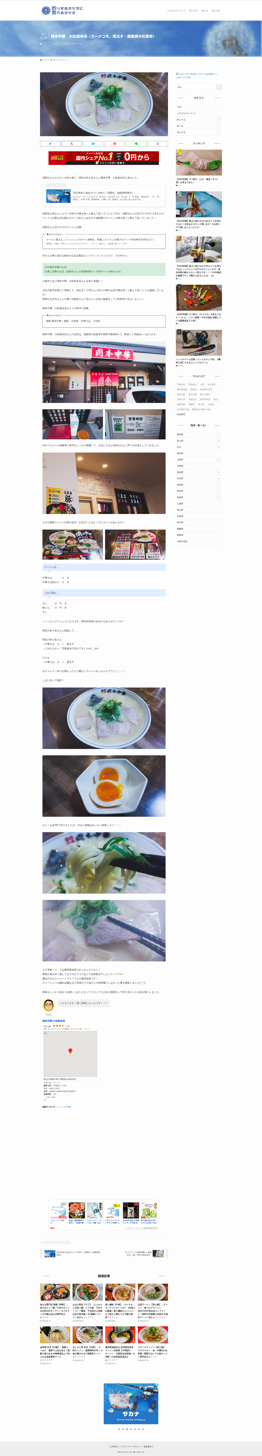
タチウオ (181, 404)
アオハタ (181, 384)
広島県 (180, 516)
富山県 (180, 441)
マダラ (192, 404)
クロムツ (192, 399)
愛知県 (180, 434)
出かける (181, 132)
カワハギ (181, 394)
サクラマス (205, 399)
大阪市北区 (182, 541)
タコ (216, 399)
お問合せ (115, 1446)
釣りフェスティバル (201, 409)
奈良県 (180, 478)
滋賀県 (180, 472)
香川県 (180, 522)
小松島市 (64, 44)
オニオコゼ (182, 389)
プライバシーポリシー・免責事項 (136, 1446)
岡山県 (180, 510)
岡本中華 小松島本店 (53, 1021)
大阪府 (180, 459)
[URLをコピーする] (158, 143)
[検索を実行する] (219, 87)
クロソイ (181, 399)
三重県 (180, 503)
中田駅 (68, 1107)
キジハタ (192, 394)
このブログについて (186, 113)
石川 (179, 447)
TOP (179, 107)
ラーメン (47, 44)
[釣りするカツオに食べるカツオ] (63, 10)
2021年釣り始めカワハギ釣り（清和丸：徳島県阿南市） (103, 193)
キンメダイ (205, 394)
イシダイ (212, 384)
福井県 (180, 453)
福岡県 (180, 535)
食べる (180, 126)
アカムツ (192, 384)
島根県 (180, 497)
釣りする (181, 119)
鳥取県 (180, 491)
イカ (202, 384)
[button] (50, 143)
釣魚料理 (181, 414)
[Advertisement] (104, 1156)
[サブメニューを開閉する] (219, 120)
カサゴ (193, 389)
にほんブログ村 (183, 77)
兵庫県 (180, 466)
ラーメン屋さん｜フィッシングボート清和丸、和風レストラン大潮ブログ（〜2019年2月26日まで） (100, 239)
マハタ (201, 404)
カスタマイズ (206, 389)
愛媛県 (180, 529)
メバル (211, 404)
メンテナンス (183, 409)
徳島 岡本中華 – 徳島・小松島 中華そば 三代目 (73, 321)
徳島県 (55, 44)
